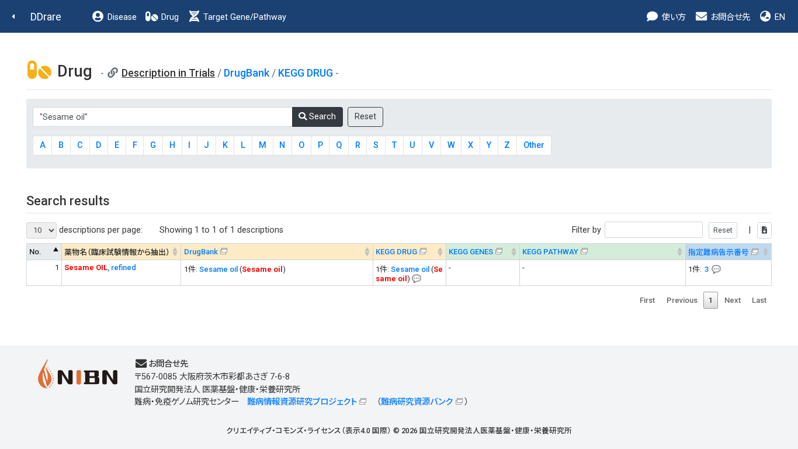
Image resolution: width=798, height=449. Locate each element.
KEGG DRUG (305, 73)
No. (35, 251)
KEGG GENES (471, 251)
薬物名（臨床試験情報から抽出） (117, 252)
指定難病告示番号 (718, 252)
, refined (100, 267)
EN (778, 17)
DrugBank (246, 73)
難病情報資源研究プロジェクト (302, 402)
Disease (121, 17)
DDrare (45, 17)
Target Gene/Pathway (243, 17)
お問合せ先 (729, 17)
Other (533, 145)
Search (321, 117)
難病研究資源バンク (417, 402)
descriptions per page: (100, 230)
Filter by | (662, 230)
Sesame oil (218, 269)
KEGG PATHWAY (550, 251)
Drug (169, 17)
